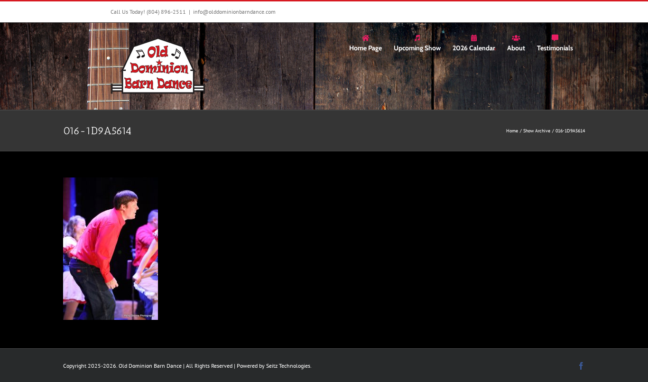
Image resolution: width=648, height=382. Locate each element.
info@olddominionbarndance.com (234, 11)
